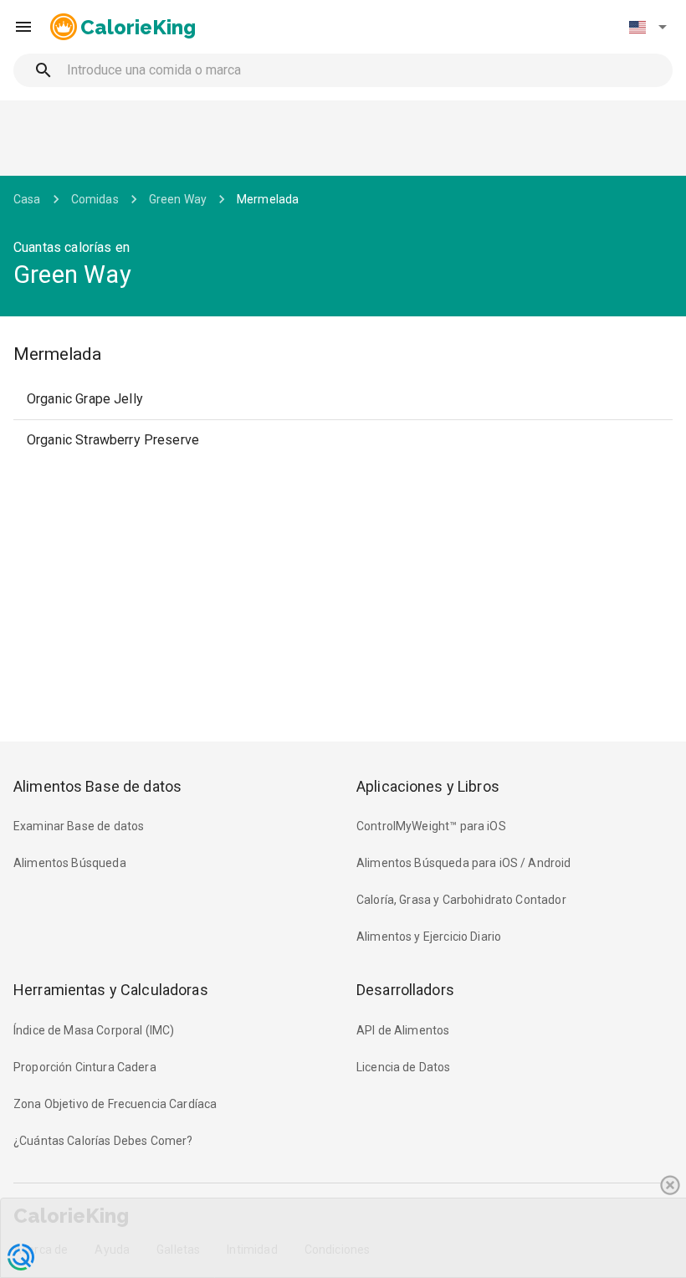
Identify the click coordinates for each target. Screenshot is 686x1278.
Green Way (178, 199)
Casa (27, 199)
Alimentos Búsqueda (69, 863)
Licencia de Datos (403, 1067)
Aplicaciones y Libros (427, 786)
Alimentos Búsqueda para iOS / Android (463, 863)
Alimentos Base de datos (97, 786)
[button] (647, 26)
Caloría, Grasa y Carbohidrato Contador (461, 899)
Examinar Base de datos (78, 826)
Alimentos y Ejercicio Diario (428, 936)
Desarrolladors (405, 989)
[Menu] (23, 27)
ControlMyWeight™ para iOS (431, 826)
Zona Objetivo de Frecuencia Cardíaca (115, 1104)
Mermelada (268, 199)
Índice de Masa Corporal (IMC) (93, 1030)
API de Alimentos (402, 1030)
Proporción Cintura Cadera (84, 1067)
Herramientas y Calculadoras (110, 989)
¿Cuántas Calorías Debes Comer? (103, 1140)
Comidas (95, 199)
